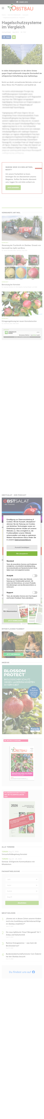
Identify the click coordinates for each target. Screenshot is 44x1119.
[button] (22, 547)
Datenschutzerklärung (23, 540)
